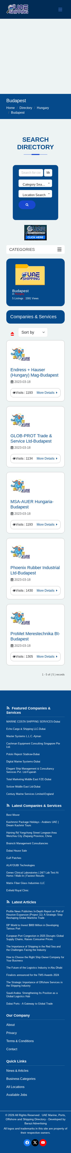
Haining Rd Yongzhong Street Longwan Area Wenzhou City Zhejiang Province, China (31, 834)
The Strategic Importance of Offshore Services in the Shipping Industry (34, 984)
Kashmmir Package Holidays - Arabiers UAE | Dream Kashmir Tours (32, 824)
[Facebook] (27, 1142)
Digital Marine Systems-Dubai (23, 761)
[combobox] (35, 183)
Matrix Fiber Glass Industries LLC (25, 883)
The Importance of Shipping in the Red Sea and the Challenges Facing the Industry (33, 948)
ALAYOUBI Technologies (20, 865)
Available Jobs (16, 1094)
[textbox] (35, 184)
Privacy (11, 1033)
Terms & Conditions (20, 1041)
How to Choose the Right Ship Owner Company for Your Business (35, 959)
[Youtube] (43, 1142)
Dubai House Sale (16, 850)
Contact (11, 1049)
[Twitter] (35, 1142)
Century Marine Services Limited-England (30, 793)
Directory (26, 108)
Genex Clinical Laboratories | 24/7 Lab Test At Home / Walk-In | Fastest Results (32, 874)
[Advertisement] (35, 56)
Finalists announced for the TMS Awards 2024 (32, 975)
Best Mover (13, 814)
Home (10, 108)
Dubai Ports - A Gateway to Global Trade (29, 1003)
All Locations (15, 1087)
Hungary (43, 108)
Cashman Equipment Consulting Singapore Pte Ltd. (33, 745)
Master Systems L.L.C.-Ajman (23, 736)
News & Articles (17, 1070)
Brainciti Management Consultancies (27, 843)
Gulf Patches (13, 857)
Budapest (17, 112)
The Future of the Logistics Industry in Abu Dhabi (34, 967)
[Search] (27, 204)
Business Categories (21, 1078)
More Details (46, 392)
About (10, 1024)
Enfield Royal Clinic (17, 890)
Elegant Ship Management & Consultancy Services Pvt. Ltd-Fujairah (30, 770)
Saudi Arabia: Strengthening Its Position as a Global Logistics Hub (32, 995)
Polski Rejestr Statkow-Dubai (23, 754)
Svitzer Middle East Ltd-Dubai (23, 786)
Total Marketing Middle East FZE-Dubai (28, 779)
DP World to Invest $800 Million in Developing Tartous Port (32, 927)
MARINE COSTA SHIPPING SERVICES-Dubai (33, 721)
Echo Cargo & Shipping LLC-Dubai (26, 728)
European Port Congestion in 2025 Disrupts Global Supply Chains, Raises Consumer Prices (35, 937)
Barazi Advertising (35, 1123)
